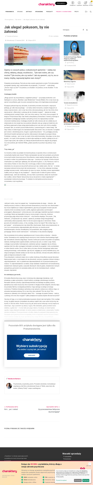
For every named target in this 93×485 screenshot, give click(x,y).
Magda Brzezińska (72, 105)
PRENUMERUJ (61, 3)
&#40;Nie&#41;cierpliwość (72, 124)
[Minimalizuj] (89, 464)
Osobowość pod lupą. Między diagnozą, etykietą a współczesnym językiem (72, 58)
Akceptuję (86, 480)
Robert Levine (71, 84)
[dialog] (73, 476)
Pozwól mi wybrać (61, 480)
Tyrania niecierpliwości (70, 103)
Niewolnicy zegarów (70, 81)
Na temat (18, 19)
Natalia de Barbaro (12, 36)
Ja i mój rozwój (17, 63)
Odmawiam (77, 480)
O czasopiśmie (67, 456)
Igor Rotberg (70, 62)
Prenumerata (67, 459)
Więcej (76, 11)
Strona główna (9, 19)
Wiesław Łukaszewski (73, 126)
